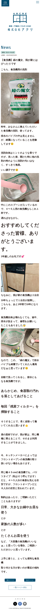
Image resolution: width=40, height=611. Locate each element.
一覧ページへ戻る (20, 587)
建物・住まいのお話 (8, 52)
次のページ (29, 580)
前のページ (10, 580)
